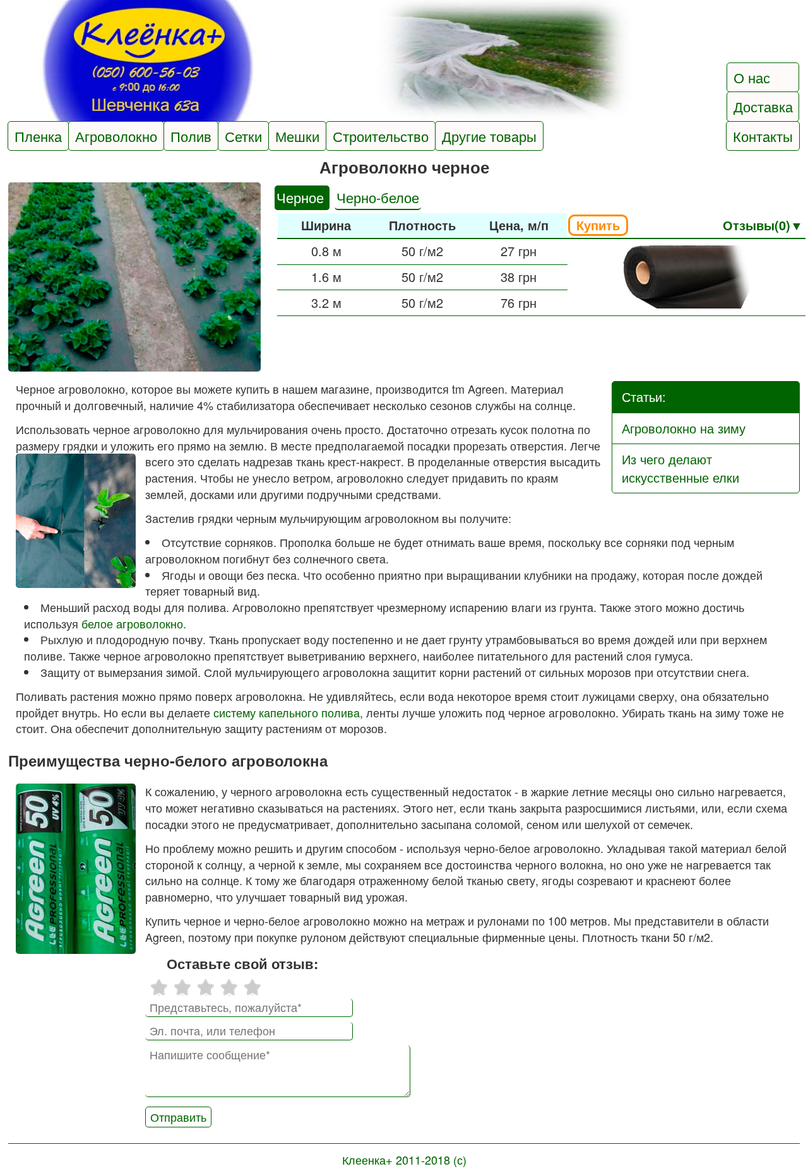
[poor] (182, 987)
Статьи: (644, 396)
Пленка (38, 136)
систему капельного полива (286, 712)
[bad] (158, 987)
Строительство (381, 136)
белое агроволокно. (133, 623)
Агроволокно (116, 136)
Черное (302, 197)
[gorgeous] (252, 987)
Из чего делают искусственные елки (680, 468)
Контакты (763, 136)
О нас (752, 77)
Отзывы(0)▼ (763, 225)
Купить (598, 225)
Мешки (297, 136)
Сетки (243, 136)
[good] (228, 987)
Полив (190, 136)
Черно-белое (377, 197)
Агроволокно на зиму (684, 428)
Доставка (763, 106)
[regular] (205, 987)
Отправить (178, 1116)
